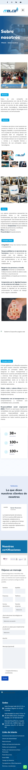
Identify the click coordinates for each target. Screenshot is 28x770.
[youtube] (20, 2)
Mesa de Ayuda (6, 741)
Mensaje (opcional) (8, 646)
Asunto (5, 638)
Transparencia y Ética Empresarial (11, 763)
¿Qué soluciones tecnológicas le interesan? (12, 616)
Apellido (17, 587)
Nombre (5, 587)
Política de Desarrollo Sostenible (11, 744)
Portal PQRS (5, 757)
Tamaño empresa (18, 605)
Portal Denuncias (7, 754)
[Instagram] (11, 2)
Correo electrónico (6, 605)
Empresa (5, 596)
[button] (3, 559)
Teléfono (17, 596)
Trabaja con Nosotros (8, 760)
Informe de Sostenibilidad (9, 738)
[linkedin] (16, 2)
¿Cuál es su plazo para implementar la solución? (13, 628)
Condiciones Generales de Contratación (13, 736)
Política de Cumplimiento (9, 747)
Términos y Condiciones (8, 766)
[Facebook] (7, 2)
